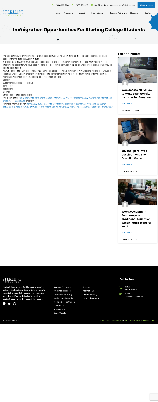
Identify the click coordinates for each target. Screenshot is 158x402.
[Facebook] (4, 303)
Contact (148, 13)
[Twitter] (9, 303)
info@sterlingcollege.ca (134, 296)
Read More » (127, 104)
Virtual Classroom (90, 298)
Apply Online (59, 309)
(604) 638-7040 (131, 289)
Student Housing (89, 294)
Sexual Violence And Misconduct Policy (139, 320)
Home (57, 13)
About (82, 13)
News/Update (60, 313)
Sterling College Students (65, 302)
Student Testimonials (63, 298)
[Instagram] (14, 303)
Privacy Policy (105, 320)
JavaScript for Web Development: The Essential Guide (134, 154)
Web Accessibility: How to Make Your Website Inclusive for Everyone (137, 93)
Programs (68, 13)
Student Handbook (62, 291)
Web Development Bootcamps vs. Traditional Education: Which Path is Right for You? (136, 219)
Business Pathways (118, 13)
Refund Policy (117, 320)
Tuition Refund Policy (63, 294)
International (97, 13)
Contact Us (59, 305)
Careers (86, 287)
